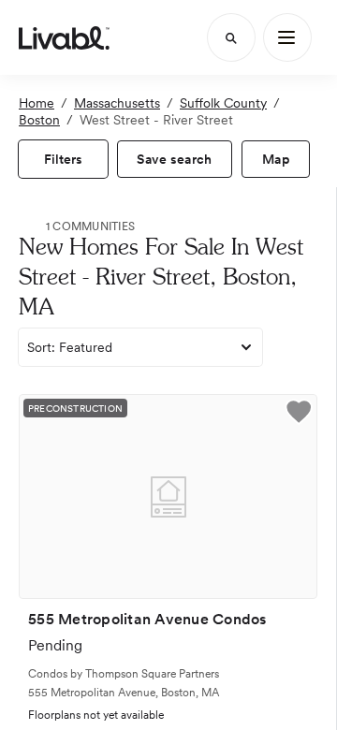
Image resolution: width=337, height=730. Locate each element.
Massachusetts (117, 102)
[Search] (231, 37)
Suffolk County (223, 102)
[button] (299, 414)
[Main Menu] (287, 37)
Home (36, 102)
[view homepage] (64, 37)
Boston (39, 119)
